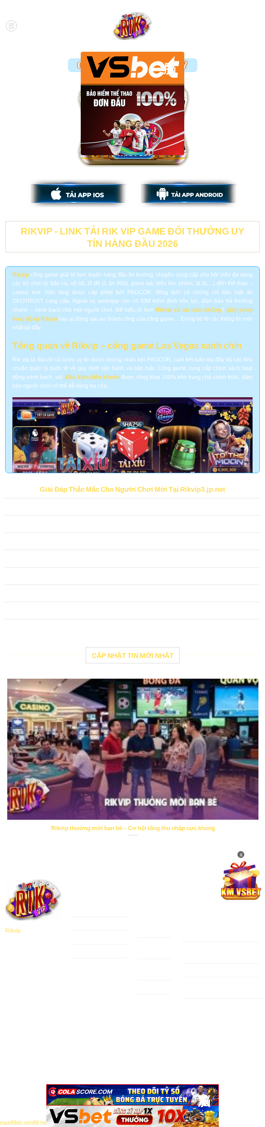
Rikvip (13, 930)
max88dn (11, 1122)
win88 (31, 1122)
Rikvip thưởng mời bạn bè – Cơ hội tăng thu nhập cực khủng (133, 828)
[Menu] (11, 25)
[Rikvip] (132, 26)
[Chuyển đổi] (12, 507)
